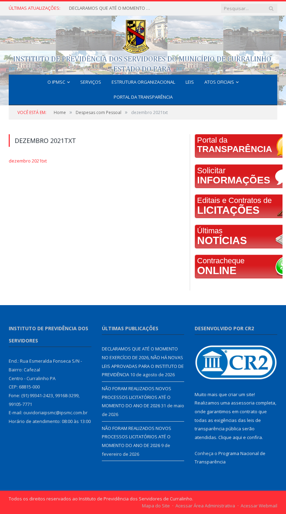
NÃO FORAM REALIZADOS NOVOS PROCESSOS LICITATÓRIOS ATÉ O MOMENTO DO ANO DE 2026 (136, 397)
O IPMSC (56, 82)
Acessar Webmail (259, 505)
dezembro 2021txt (28, 161)
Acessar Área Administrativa (205, 505)
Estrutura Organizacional (143, 82)
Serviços (90, 82)
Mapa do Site (156, 505)
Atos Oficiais (219, 82)
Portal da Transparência (143, 97)
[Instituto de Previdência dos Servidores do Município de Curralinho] (143, 44)
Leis (190, 82)
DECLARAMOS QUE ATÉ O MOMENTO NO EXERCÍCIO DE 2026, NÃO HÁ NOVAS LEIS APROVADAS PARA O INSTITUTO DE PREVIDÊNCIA (111, 8)
